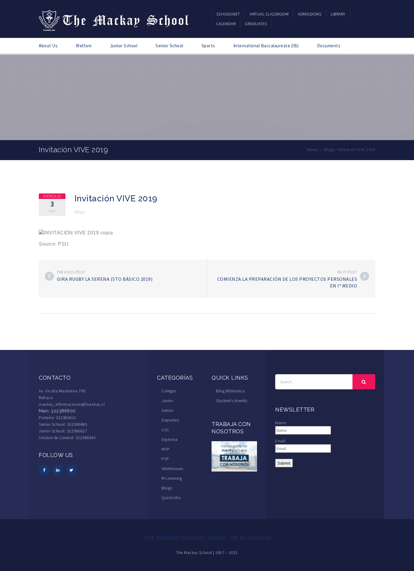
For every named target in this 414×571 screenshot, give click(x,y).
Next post (347, 272)
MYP (166, 449)
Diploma (170, 439)
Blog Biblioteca (230, 391)
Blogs (80, 212)
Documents (329, 46)
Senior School (169, 46)
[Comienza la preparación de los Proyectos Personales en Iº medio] (364, 276)
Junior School (124, 46)
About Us (48, 46)
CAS (165, 429)
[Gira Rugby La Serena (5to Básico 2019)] (49, 276)
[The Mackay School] (114, 19)
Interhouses (172, 468)
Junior (167, 400)
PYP (165, 459)
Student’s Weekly (231, 400)
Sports (208, 46)
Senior (167, 410)
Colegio (169, 391)
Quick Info (171, 497)
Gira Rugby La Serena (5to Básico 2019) (104, 279)
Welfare (84, 46)
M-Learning (172, 478)
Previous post (71, 272)
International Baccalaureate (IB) (266, 46)
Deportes (170, 420)
